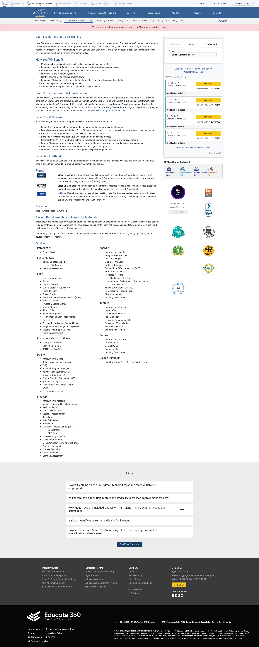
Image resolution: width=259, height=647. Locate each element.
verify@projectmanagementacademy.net (105, 110)
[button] (178, 268)
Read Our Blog (135, 575)
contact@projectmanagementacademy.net (194, 575)
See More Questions (129, 544)
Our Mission (136, 589)
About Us (133, 571)
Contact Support (220, 3)
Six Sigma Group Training (167, 21)
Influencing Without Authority (58, 586)
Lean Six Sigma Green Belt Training (78, 21)
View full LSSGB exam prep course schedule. (193, 147)
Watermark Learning (125, 3)
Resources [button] (198, 13)
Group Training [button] (154, 13)
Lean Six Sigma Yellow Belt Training (109, 21)
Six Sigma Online (65, 3)
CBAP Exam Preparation (53, 583)
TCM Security (82, 3)
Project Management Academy (41, 3)
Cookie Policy (206, 622)
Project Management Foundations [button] (101, 13)
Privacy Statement (193, 622)
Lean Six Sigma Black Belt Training (47, 21)
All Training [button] (132, 13)
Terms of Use (216, 622)
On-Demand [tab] (211, 44)
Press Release (135, 579)
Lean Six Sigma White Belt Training (140, 21)
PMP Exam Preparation (53, 571)
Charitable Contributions (140, 583)
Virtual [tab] (192, 44)
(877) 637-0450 (181, 571)
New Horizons (18, 3)
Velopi (109, 3)
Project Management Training (100, 571)
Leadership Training (96, 586)
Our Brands (135, 593)
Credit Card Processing (208, 274)
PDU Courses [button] (176, 13)
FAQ (182, 21)
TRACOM (97, 3)
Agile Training (92, 575)
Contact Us (179, 585)
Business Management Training (102, 583)
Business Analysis (95, 579)
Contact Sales (201, 3)
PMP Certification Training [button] (65, 13)
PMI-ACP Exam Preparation (55, 575)
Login (247, 3)
